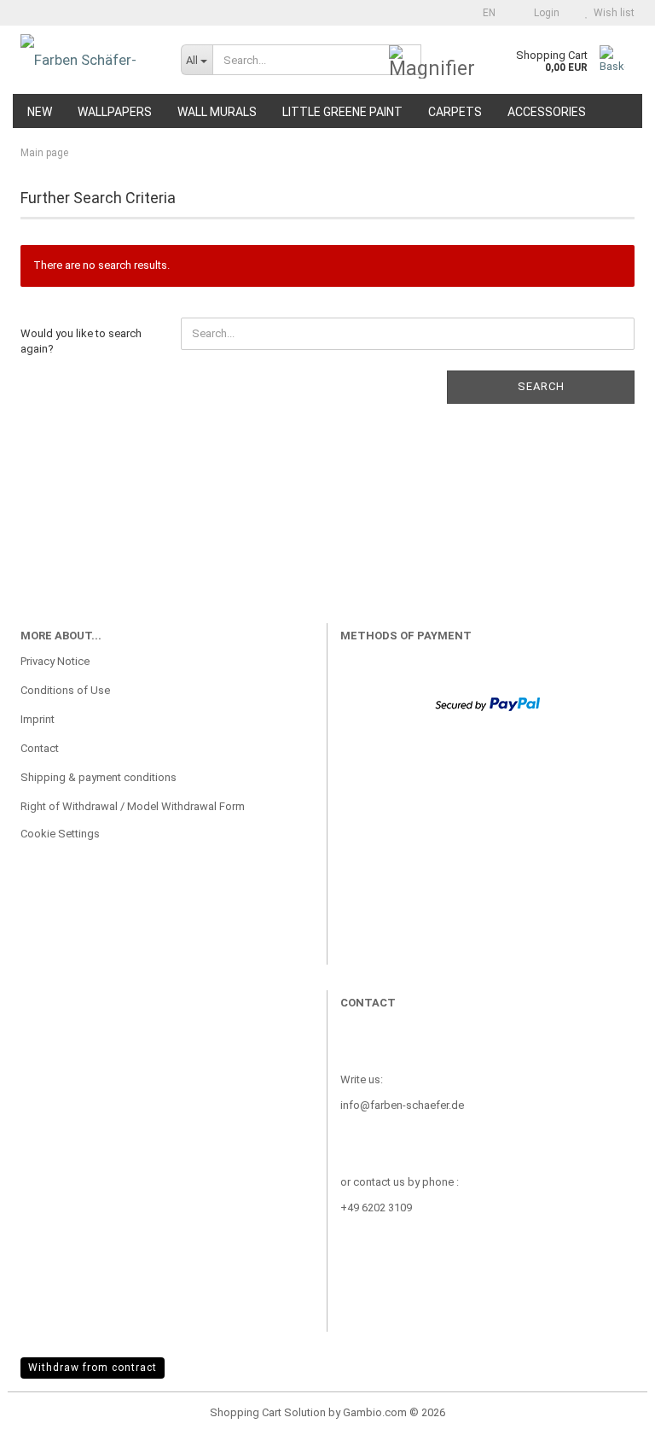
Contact (39, 748)
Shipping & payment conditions (98, 777)
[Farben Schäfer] (87, 60)
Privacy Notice (55, 661)
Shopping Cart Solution (268, 1412)
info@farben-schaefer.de (402, 1105)
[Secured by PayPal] (487, 703)
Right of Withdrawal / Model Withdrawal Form (132, 806)
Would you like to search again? (81, 341)
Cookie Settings (60, 833)
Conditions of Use (65, 690)
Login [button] (544, 13)
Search (541, 386)
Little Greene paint (342, 112)
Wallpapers (115, 112)
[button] (484, 13)
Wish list (611, 13)
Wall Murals (217, 112)
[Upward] (608, 1409)
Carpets (455, 112)
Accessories (546, 112)
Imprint (37, 719)
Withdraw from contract (92, 1368)
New (39, 112)
